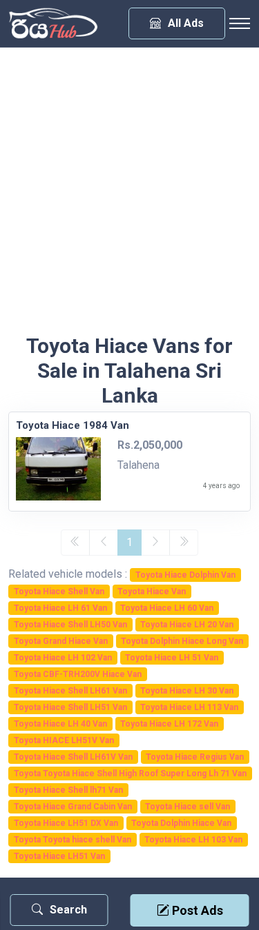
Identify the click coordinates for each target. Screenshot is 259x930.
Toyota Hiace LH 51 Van (171, 658)
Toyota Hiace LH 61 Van (60, 608)
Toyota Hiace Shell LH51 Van (70, 707)
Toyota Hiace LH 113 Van (189, 707)
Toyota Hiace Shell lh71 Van (68, 790)
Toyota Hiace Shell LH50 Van (70, 624)
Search (68, 909)
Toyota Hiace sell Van (187, 806)
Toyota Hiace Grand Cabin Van (73, 806)
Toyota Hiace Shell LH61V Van (73, 757)
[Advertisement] (129, 197)
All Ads (186, 23)
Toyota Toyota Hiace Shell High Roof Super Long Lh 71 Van (130, 773)
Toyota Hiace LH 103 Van (193, 840)
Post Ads (196, 910)
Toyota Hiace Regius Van (195, 757)
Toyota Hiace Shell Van (59, 591)
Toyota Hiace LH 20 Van (186, 624)
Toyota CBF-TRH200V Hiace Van (78, 674)
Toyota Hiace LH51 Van (59, 856)
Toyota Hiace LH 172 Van (169, 724)
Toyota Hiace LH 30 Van (186, 691)
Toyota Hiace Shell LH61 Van (70, 691)
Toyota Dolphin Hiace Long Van (182, 641)
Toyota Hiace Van (151, 591)
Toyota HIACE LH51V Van (64, 740)
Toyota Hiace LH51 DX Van (66, 823)
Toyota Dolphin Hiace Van (181, 823)
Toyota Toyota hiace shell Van (72, 840)
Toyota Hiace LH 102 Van (63, 658)
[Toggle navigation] (240, 23)
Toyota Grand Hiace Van (61, 641)
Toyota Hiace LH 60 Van (166, 608)
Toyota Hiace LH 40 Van (60, 724)
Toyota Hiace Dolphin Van (185, 575)
